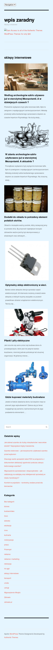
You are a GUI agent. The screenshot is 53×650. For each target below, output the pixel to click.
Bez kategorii (9, 501)
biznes (6, 506)
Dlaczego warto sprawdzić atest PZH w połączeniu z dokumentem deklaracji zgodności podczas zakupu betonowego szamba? (24, 462)
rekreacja (7, 564)
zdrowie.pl (8, 602)
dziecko (7, 520)
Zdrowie (7, 597)
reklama (7, 554)
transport (7, 578)
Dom (6, 516)
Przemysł (7, 549)
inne (6, 530)
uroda (6, 583)
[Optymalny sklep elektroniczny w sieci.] (27, 260)
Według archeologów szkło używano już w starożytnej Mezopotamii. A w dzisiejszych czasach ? (24, 99)
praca (6, 544)
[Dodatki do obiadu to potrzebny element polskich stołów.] (26, 198)
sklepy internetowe (11, 573)
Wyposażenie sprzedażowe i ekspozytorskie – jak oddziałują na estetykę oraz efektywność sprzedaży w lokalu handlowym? (24, 474)
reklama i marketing (11, 559)
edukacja (7, 525)
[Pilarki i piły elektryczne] (26, 322)
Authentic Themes (11, 637)
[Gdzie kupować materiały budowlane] (27, 376)
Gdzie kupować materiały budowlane (25, 397)
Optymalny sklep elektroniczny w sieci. (25, 285)
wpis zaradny (19, 19)
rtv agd (6, 568)
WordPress (14, 634)
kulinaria (7, 535)
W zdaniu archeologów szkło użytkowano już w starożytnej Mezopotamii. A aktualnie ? (21, 158)
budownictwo (9, 511)
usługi (6, 587)
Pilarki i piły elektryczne (17, 340)
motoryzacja (9, 540)
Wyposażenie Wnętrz (12, 592)
